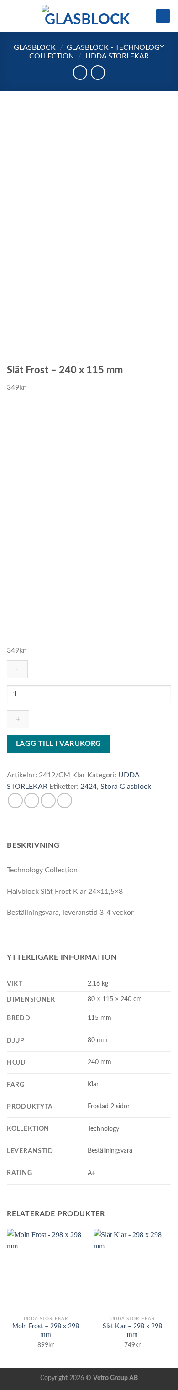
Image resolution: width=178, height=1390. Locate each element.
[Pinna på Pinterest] (64, 800)
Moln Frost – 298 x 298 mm (45, 1330)
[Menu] (12, 16)
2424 (88, 786)
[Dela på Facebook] (31, 800)
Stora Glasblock (125, 786)
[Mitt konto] (144, 16)
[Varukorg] (163, 16)
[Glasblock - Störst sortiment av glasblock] (87, 16)
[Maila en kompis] (48, 800)
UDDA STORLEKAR (117, 56)
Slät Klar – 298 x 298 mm (132, 1330)
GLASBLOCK (35, 47)
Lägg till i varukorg (58, 743)
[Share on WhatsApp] (15, 800)
